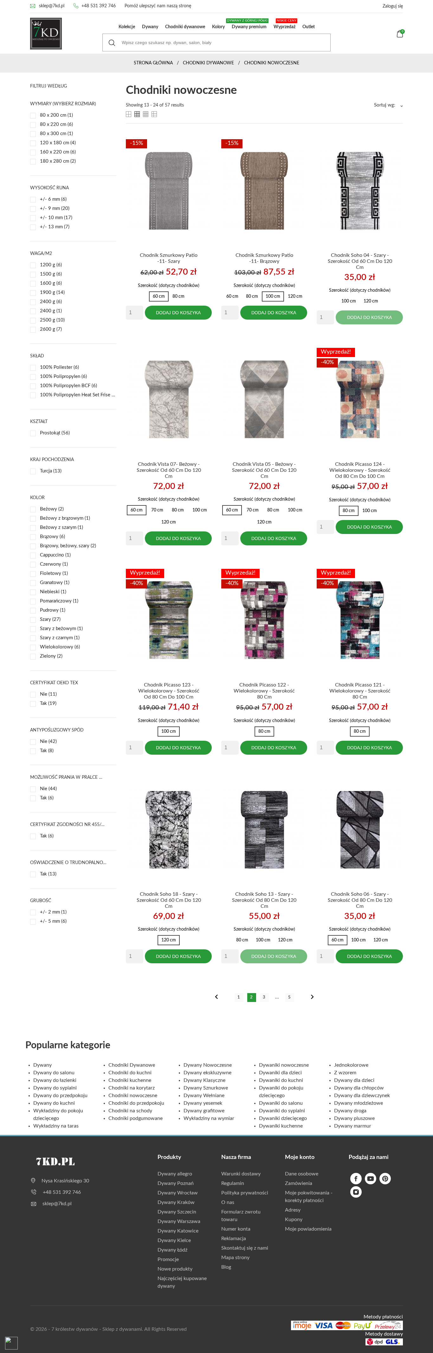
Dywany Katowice (178, 1230)
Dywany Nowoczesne (208, 1065)
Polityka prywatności (244, 1192)
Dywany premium (248, 24)
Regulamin (232, 1183)
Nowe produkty (175, 1269)
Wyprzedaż (285, 24)
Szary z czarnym (60, 637)
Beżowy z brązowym (65, 518)
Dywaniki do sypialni (282, 1110)
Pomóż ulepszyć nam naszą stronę (158, 6)
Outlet (308, 27)
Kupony (293, 1219)
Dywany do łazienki (54, 1080)
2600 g (51, 329)
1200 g (51, 265)
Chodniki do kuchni (130, 1072)
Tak (48, 703)
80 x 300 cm (56, 133)
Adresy (293, 1210)
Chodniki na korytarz (131, 1087)
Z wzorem (345, 1072)
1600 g (51, 283)
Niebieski (53, 591)
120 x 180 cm (58, 142)
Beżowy (52, 509)
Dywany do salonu (53, 1072)
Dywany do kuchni (54, 1103)
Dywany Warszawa (179, 1221)
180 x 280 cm (58, 161)
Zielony (51, 656)
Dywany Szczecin (177, 1211)
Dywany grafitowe (204, 1110)
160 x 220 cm (58, 152)
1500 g (51, 274)
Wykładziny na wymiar (209, 1118)
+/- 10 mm (56, 217)
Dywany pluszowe (354, 1118)
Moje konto (299, 1157)
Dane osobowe (301, 1173)
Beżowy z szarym (61, 527)
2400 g (51, 301)
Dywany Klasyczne (204, 1080)
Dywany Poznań (176, 1183)
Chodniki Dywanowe (131, 1065)
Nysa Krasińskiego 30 (65, 1180)
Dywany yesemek (203, 1103)
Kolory (218, 27)
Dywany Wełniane (204, 1095)
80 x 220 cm (56, 124)
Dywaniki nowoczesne (284, 1065)
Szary (50, 619)
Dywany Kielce (174, 1240)
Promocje (168, 1259)
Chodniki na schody (130, 1110)
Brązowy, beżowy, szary (68, 545)
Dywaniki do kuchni (281, 1080)
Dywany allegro (175, 1173)
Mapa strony (235, 1257)
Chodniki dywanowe (185, 27)
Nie (48, 694)
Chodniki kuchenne (129, 1080)
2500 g (52, 320)
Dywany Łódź (172, 1249)
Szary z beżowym (61, 628)
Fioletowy (54, 573)
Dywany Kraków (176, 1202)
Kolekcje (127, 27)
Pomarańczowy (59, 601)
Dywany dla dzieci (354, 1080)
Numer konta (235, 1229)
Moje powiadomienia (308, 1229)
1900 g (52, 292)
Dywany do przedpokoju (60, 1095)
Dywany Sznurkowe (206, 1087)
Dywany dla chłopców (359, 1087)
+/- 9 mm (54, 208)
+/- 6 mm (53, 199)
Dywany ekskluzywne (207, 1072)
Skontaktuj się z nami (244, 1248)
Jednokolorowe (351, 1065)
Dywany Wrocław (178, 1192)
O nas (227, 1202)
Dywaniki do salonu (281, 1103)
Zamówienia (298, 1183)
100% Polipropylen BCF (68, 385)
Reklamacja (233, 1238)
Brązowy (52, 536)
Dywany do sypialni (55, 1087)
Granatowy (54, 582)
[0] (400, 36)
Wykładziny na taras (56, 1126)
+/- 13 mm (54, 226)
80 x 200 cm (56, 115)
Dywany (150, 27)
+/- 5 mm (53, 921)
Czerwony (54, 564)
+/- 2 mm (53, 912)
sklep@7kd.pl (51, 6)
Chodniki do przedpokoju (136, 1103)
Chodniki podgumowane (135, 1118)
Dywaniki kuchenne (281, 1126)
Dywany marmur (352, 1126)
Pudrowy (52, 610)
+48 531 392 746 (98, 6)
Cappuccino (55, 555)
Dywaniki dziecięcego (283, 1118)
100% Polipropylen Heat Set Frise (78, 395)
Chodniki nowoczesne (132, 1095)
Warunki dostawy (241, 1173)
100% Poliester (59, 367)
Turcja (50, 471)
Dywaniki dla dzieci (280, 1072)
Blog (226, 1267)
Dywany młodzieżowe (358, 1103)
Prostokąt (55, 433)
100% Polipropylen (63, 376)
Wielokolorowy (60, 647)
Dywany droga (350, 1110)
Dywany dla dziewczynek (362, 1095)
